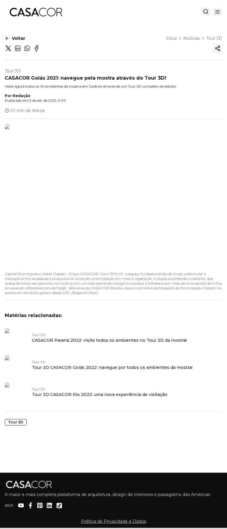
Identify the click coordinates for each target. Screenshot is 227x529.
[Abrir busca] (205, 11)
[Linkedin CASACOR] (49, 505)
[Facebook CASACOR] (30, 505)
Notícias (191, 38)
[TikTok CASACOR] (59, 505)
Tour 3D (214, 38)
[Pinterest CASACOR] (40, 505)
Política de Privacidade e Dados (113, 521)
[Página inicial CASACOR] (36, 12)
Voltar (18, 38)
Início (171, 38)
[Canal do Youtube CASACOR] (21, 505)
